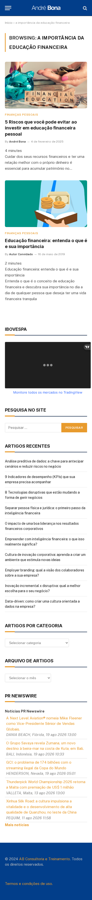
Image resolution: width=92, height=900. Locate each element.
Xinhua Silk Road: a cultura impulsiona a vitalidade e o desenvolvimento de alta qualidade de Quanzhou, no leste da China (41, 806)
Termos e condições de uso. (29, 883)
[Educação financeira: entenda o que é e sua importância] (46, 203)
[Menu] (8, 8)
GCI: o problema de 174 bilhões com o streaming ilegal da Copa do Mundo (38, 765)
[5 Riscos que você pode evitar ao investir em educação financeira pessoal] (46, 85)
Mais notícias (17, 825)
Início (9, 22)
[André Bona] (46, 8)
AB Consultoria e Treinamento (44, 859)
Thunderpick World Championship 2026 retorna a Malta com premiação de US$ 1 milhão (45, 785)
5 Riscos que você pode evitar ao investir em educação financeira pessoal (41, 128)
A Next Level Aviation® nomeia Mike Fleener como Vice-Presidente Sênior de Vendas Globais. (44, 723)
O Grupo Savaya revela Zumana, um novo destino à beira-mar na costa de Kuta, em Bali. (45, 746)
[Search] (84, 8)
